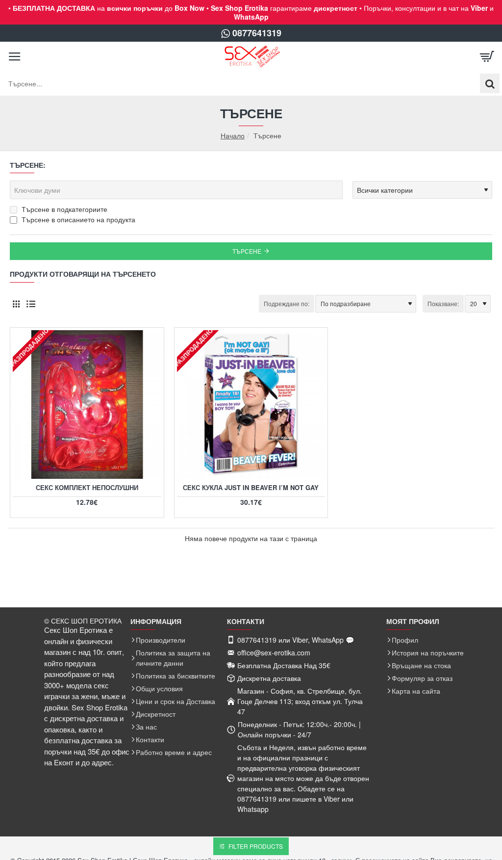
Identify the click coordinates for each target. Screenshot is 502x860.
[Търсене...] (490, 83)
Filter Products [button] (255, 846)
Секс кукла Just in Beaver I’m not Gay (251, 488)
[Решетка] (16, 304)
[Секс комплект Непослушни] (87, 404)
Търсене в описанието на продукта (77, 219)
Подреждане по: (286, 303)
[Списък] (31, 304)
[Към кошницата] (487, 56)
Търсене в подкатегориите (63, 209)
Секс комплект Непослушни (87, 488)
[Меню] (14, 56)
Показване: (443, 303)
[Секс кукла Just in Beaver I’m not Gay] (251, 404)
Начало (233, 135)
